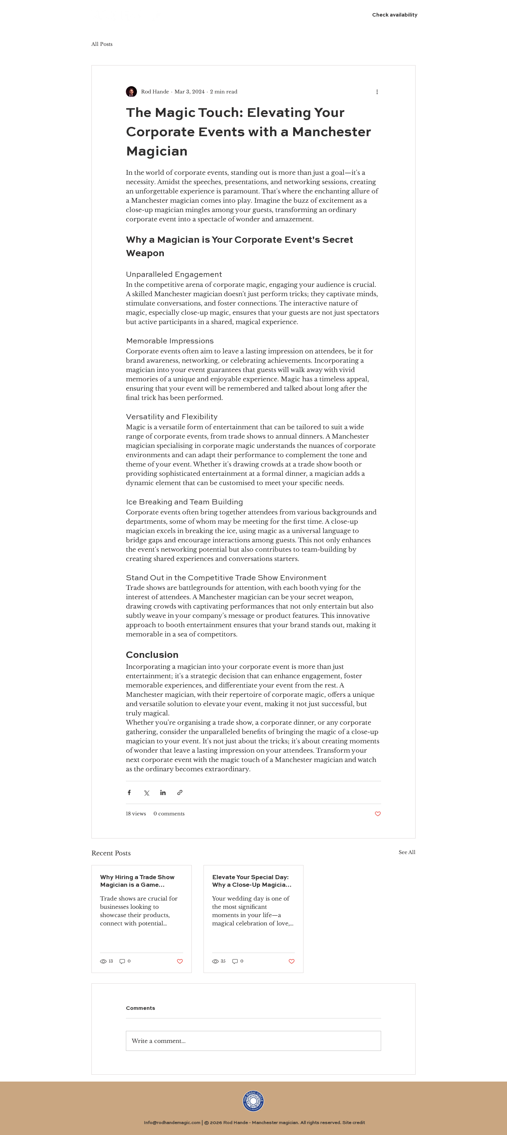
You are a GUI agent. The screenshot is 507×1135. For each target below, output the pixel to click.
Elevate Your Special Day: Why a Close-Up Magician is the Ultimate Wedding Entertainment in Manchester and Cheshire (250, 881)
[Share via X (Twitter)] (146, 792)
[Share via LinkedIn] (163, 792)
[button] (236, 15)
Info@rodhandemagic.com (172, 1123)
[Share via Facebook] (129, 792)
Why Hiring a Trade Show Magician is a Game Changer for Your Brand (137, 881)
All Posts (101, 44)
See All (407, 852)
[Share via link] (180, 792)
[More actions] (377, 92)
